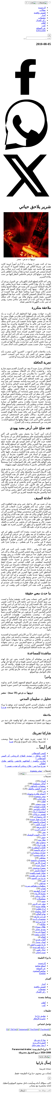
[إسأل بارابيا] (44, 1056)
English (42, 973)
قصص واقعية (40, 987)
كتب (44, 1005)
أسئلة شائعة (40, 966)
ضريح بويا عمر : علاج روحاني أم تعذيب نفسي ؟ (25, 766)
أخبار (43, 984)
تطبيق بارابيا (40, 1016)
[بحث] (33, 2)
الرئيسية (42, 963)
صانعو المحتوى (39, 971)
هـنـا (11, 741)
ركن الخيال (41, 992)
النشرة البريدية (39, 1043)
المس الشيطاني (39, 753)
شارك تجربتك (40, 1040)
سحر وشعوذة (36, 771)
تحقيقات (42, 989)
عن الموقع (41, 968)
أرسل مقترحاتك (39, 1045)
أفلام (43, 1003)
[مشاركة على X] (26, 200)
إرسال (22, 1090)
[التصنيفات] (42, 2)
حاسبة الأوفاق (39, 1018)
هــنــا (3, 707)
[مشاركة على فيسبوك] (26, 98)
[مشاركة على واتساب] (26, 149)
